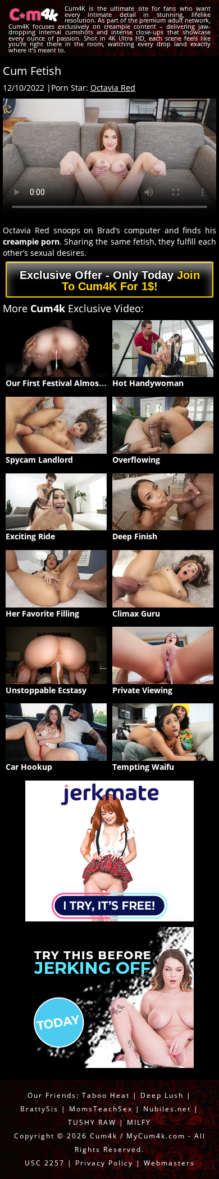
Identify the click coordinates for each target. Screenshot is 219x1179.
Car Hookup (29, 766)
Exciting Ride (30, 536)
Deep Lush (162, 1095)
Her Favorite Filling (42, 613)
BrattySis (39, 1109)
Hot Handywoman (148, 383)
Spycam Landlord (39, 459)
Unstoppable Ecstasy (46, 690)
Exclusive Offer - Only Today (110, 280)
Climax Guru (136, 613)
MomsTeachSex (101, 1109)
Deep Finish (134, 536)
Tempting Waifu (143, 766)
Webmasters (169, 1163)
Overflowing (136, 459)
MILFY (139, 1122)
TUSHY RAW (93, 1122)
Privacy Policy (104, 1163)
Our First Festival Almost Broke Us (73, 383)
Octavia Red (112, 87)
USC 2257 (45, 1163)
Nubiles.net (167, 1109)
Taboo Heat (106, 1095)
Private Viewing (142, 690)
